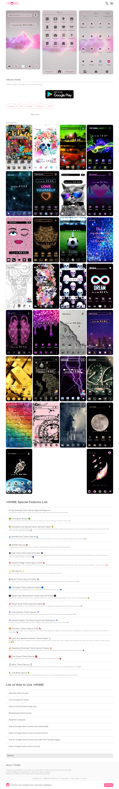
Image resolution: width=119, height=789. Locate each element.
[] (110, 756)
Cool (21, 106)
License (84, 778)
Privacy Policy (75, 778)
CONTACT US (37, 778)
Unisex (39, 106)
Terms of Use (65, 778)
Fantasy (11, 106)
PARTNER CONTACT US (51, 778)
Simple (29, 106)
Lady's (49, 106)
